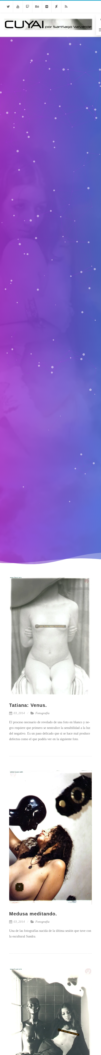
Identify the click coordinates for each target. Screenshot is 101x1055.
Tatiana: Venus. (28, 705)
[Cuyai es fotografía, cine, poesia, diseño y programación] (48, 35)
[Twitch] (27, 7)
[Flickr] (46, 7)
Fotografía (42, 713)
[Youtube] (18, 7)
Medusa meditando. (33, 913)
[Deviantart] (56, 7)
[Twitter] (8, 7)
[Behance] (37, 7)
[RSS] (66, 7)
